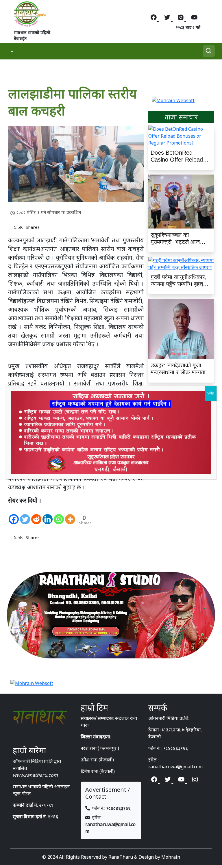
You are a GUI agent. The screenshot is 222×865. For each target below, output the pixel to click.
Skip (210, 393)
